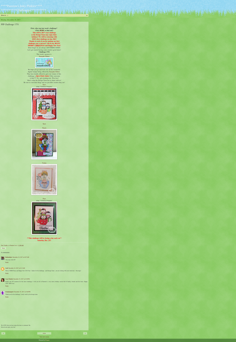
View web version (44, 337)
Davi (44, 84)
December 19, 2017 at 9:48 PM (22, 292)
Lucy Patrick (9, 279)
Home (44, 333)
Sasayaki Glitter (44, 56)
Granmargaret (9, 292)
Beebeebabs (8, 257)
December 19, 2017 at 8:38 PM (21, 279)
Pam (44, 198)
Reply (7, 262)
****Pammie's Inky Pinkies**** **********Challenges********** (23, 8)
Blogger (47, 340)
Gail (6, 268)
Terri (44, 124)
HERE (42, 30)
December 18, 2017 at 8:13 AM (16, 268)
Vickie (44, 163)
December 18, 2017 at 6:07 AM (21, 257)
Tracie (44, 128)
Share (3, 248)
